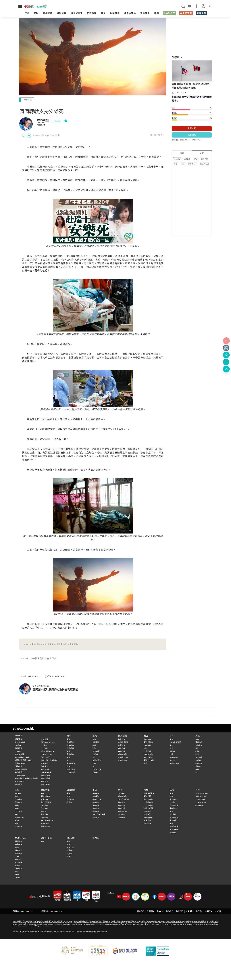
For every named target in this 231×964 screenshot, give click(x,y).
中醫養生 (18, 844)
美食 (103, 13)
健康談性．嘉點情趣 (49, 760)
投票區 (96, 838)
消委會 (17, 877)
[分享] (29, 135)
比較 (171, 754)
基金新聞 (96, 796)
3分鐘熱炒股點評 (47, 751)
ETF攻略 (44, 745)
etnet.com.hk (23, 727)
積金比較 (121, 808)
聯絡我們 (169, 911)
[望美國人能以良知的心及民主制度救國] (26, 688)
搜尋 (68, 766)
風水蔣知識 (19, 754)
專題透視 (204, 159)
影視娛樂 (92, 13)
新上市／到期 (149, 760)
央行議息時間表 (47, 820)
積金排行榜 (122, 811)
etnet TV (177, 159)
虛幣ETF (70, 802)
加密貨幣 (71, 790)
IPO (94, 766)
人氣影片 (44, 739)
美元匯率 (44, 808)
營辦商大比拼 (123, 799)
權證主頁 (147, 739)
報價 (171, 748)
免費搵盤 (147, 823)
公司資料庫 (97, 769)
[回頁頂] (226, 369)
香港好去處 (186, 13)
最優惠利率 (45, 826)
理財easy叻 (71, 772)
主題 (171, 745)
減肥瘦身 (18, 868)
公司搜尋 (18, 826)
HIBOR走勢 (45, 823)
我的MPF (121, 817)
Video (69, 856)
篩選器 (172, 751)
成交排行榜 (148, 802)
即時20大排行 (149, 754)
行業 (94, 748)
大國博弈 (18, 751)
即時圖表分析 (123, 757)
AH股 (94, 763)
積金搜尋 (121, 805)
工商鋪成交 (148, 805)
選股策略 (198, 763)
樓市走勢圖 (148, 808)
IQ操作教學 (19, 781)
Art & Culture (200, 799)
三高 (17, 856)
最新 (182, 154)
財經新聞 (187, 159)
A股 (17, 790)
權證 (146, 736)
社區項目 (70, 850)
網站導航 (199, 911)
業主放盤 (147, 820)
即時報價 (96, 742)
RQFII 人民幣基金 (99, 814)
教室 (145, 763)
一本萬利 (44, 748)
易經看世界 (45, 769)
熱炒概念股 (97, 760)
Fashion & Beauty (201, 793)
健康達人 (44, 766)
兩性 (17, 871)
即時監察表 (122, 760)
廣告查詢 (160, 911)
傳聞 (68, 757)
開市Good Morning (48, 742)
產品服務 (150, 911)
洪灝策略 (18, 766)
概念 (197, 754)
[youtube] (189, 6)
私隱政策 (179, 911)
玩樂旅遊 (115, 13)
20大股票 (96, 751)
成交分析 (147, 751)
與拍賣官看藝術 (21, 769)
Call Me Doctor (46, 754)
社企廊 (69, 853)
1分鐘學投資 (20, 775)
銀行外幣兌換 (46, 802)
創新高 (95, 754)
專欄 (156, 13)
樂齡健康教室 (20, 763)
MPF (120, 790)
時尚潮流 (18, 784)
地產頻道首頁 (149, 793)
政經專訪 (18, 748)
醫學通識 (18, 841)
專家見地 (96, 808)
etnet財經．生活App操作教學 (26, 778)
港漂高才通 (130, 13)
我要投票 (192, 129)
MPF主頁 (121, 793)
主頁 (27, 13)
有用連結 (208, 911)
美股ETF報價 (174, 763)
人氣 (202, 154)
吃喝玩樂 (44, 763)
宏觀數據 (198, 745)
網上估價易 (148, 817)
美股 (197, 736)
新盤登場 (147, 796)
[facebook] (196, 6)
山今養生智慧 (46, 772)
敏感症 (17, 865)
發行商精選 (148, 757)
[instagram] (203, 6)
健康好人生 (169, 13)
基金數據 (96, 811)
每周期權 (121, 751)
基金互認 (96, 817)
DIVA (182, 164)
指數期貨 (121, 739)
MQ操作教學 (46, 778)
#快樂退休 (73, 644)
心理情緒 (18, 862)
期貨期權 (122, 736)
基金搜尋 (96, 802)
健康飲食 (18, 850)
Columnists (199, 805)
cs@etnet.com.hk (56, 911)
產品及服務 (45, 784)
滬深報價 (18, 802)
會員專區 (145, 13)
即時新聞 (70, 748)
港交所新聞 (71, 763)
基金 (95, 790)
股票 (95, 736)
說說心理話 (45, 757)
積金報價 (121, 802)
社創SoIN (71, 838)
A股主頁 (18, 793)
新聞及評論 (122, 754)
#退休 (33, 644)
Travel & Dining (200, 802)
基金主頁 (96, 793)
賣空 (94, 757)
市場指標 (44, 817)
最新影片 (18, 739)
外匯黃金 (45, 790)
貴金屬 (43, 811)
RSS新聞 (218, 911)
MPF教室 (121, 814)
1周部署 (18, 745)
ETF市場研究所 (175, 742)
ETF (171, 736)
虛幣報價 (70, 799)
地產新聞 (147, 811)
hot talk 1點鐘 (20, 742)
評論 (195, 159)
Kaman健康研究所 (22, 757)
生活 (176, 164)
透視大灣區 (71, 769)
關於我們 (140, 911)
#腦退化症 (62, 644)
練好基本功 (45, 775)
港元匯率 (44, 805)
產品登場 (96, 805)
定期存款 (44, 799)
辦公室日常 (77, 13)
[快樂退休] (26, 123)
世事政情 (48, 13)
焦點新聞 (70, 745)
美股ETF (173, 760)
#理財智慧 (42, 644)
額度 (17, 796)
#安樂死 (52, 644)
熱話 (36, 13)
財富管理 (61, 13)
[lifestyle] (52, 6)
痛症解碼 (18, 853)
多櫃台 (95, 772)
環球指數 (198, 742)
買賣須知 (147, 814)
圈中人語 (70, 847)
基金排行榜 (97, 799)
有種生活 (44, 781)
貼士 (68, 760)
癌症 (17, 847)
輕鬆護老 (18, 859)
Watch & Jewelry (201, 796)
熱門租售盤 (148, 799)
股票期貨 (121, 745)
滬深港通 (18, 799)
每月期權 (121, 748)
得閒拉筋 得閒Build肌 (23, 760)
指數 (94, 745)
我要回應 (192, 135)
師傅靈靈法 (19, 772)
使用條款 (189, 911)
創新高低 (198, 760)
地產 (146, 790)
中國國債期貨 (123, 742)
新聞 (69, 736)
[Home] (29, 6)
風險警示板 (19, 817)
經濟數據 (44, 814)
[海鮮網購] (226, 348)
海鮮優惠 (201, 13)
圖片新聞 (70, 754)
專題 (68, 841)
